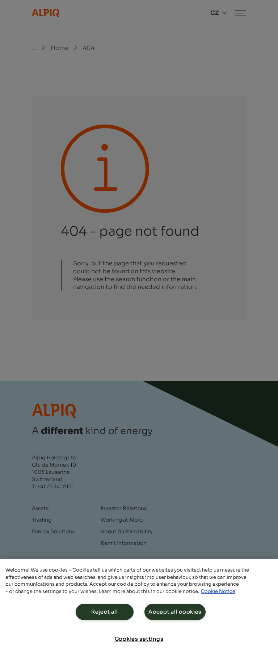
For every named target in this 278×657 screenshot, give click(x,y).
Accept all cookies (175, 611)
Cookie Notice (218, 591)
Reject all (104, 611)
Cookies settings (139, 639)
